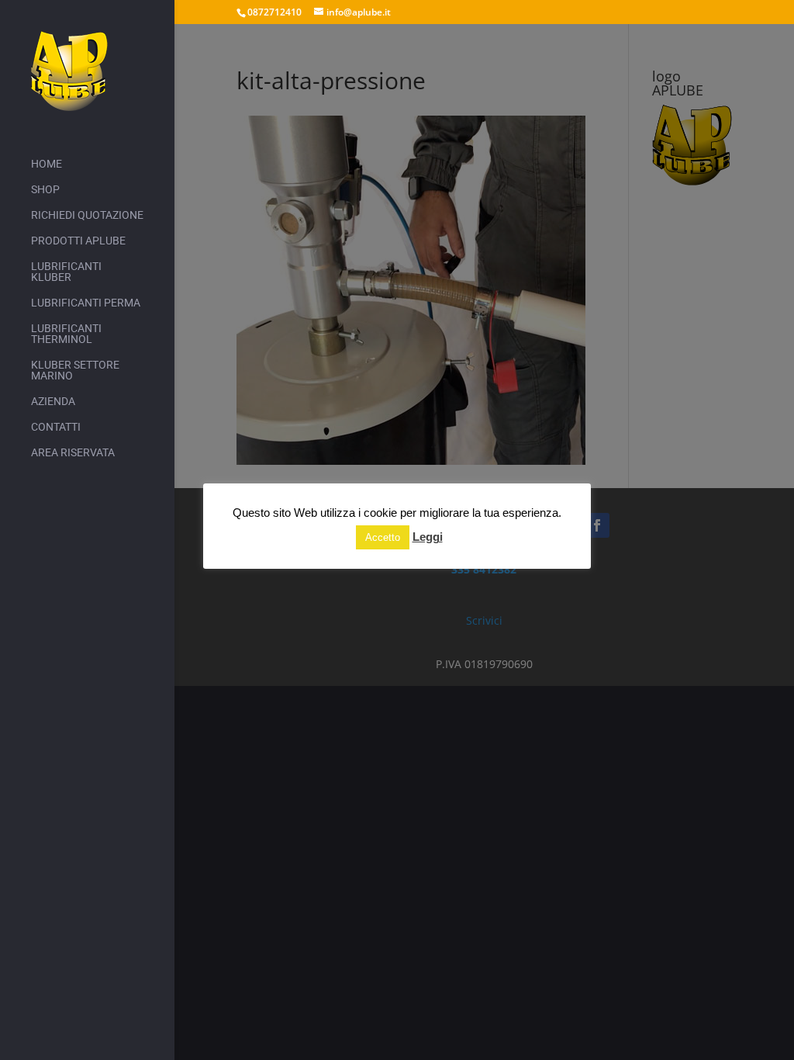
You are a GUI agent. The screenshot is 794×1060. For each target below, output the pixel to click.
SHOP (45, 190)
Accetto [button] (382, 537)
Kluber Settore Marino (75, 370)
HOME (46, 164)
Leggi (428, 536)
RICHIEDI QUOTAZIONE (87, 215)
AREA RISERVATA (73, 453)
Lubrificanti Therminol (66, 334)
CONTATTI (56, 427)
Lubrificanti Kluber (66, 272)
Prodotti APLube (78, 241)
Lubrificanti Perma (85, 303)
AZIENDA (53, 401)
